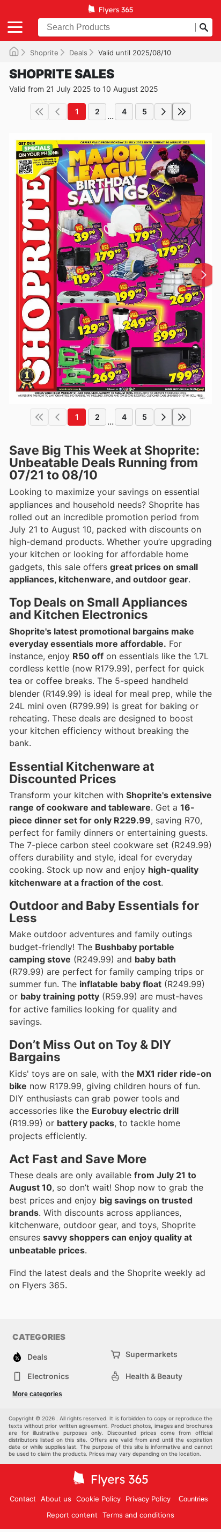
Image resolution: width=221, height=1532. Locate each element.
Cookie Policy (98, 1498)
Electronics (48, 1376)
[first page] (39, 111)
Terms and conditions (138, 1515)
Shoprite (44, 52)
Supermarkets (152, 1354)
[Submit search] (203, 27)
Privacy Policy (148, 1498)
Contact (23, 1498)
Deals (78, 52)
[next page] (163, 111)
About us (56, 1498)
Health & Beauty (154, 1376)
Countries (193, 1499)
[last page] (182, 111)
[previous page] (57, 111)
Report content (72, 1515)
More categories (37, 1394)
